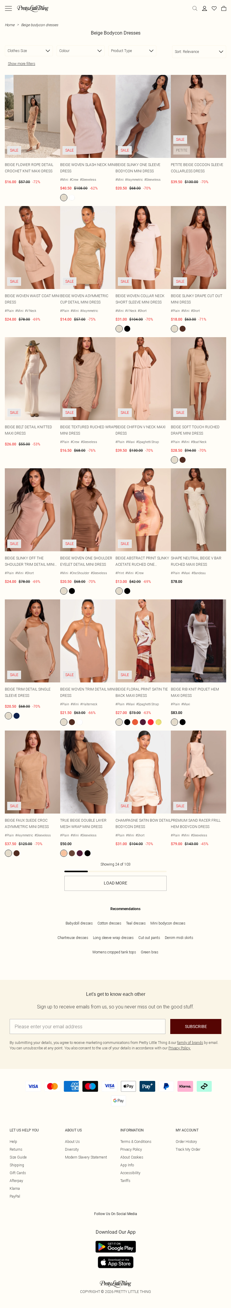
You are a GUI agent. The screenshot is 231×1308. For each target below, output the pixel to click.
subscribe (196, 1026)
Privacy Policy (131, 1149)
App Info (127, 1165)
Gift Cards (18, 1173)
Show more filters (21, 63)
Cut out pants (149, 937)
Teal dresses (136, 923)
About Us (72, 1141)
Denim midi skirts (179, 937)
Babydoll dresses (79, 923)
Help (13, 1141)
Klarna (15, 1188)
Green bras (149, 952)
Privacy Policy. (179, 1048)
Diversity (72, 1149)
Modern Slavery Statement (86, 1157)
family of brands (190, 1042)
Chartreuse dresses (72, 937)
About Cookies (131, 1157)
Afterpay (16, 1180)
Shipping (17, 1165)
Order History (186, 1141)
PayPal (15, 1196)
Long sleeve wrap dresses (113, 937)
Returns (16, 1149)
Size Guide (18, 1157)
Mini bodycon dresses (167, 923)
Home (9, 25)
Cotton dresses (109, 923)
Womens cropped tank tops (114, 952)
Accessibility (130, 1173)
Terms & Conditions (135, 1141)
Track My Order (188, 1149)
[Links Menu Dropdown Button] (8, 8)
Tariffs (125, 1180)
